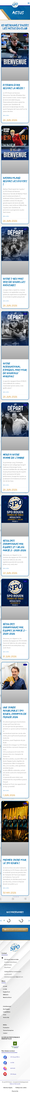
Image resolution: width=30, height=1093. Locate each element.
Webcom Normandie (15, 1084)
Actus (4, 1014)
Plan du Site (15, 1091)
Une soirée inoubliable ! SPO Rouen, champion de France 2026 (15, 712)
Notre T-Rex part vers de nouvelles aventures (14, 282)
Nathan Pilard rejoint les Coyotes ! (15, 181)
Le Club (5, 989)
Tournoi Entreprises (8, 1030)
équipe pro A (6, 992)
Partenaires (6, 1027)
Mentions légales (7, 1087)
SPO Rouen (13, 1074)
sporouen (12, 1068)
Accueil (5, 986)
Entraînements (7, 1006)
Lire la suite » (6, 115)
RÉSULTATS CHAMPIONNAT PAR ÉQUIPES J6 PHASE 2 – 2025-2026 (14, 629)
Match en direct (7, 997)
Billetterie (5, 994)
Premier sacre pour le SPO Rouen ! (14, 861)
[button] (1, 921)
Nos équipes (6, 1009)
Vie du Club (6, 1017)
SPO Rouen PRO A (15, 1057)
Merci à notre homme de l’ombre (13, 456)
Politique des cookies (21, 1087)
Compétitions (6, 1012)
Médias (5, 1025)
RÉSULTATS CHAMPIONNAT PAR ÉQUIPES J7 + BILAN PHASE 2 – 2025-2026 (14, 545)
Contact (5, 1033)
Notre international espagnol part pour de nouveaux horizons (15, 370)
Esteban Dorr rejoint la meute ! (13, 86)
